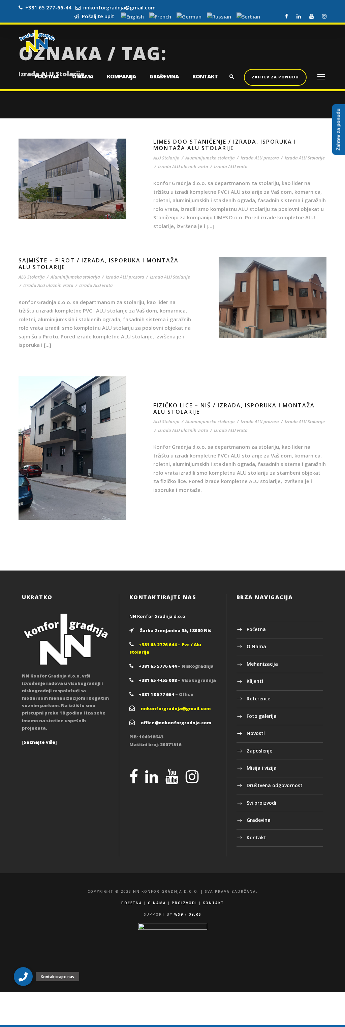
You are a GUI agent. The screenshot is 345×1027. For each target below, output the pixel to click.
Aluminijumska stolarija (210, 158)
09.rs (195, 914)
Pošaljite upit (96, 16)
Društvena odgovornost (275, 785)
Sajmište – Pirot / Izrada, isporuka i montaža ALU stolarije (99, 263)
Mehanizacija (262, 664)
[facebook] (286, 16)
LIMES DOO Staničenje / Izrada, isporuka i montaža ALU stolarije (224, 145)
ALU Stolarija (166, 158)
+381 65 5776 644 (158, 666)
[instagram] (324, 16)
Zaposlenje (259, 750)
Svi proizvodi (261, 803)
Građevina (259, 820)
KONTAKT (205, 76)
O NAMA (82, 76)
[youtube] (311, 16)
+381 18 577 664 (156, 694)
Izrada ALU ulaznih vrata (183, 166)
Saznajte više (39, 742)
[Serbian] (248, 17)
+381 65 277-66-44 (48, 7)
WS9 (178, 914)
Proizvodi (184, 903)
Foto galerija (262, 716)
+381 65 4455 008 (158, 680)
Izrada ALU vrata (231, 166)
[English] (132, 17)
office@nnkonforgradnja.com (176, 723)
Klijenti (255, 681)
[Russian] (219, 17)
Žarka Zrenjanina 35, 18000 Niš (175, 630)
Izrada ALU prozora (260, 158)
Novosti (256, 733)
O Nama (256, 646)
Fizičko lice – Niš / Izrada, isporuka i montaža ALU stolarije (234, 408)
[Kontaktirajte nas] (23, 976)
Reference (258, 698)
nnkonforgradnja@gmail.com (119, 7)
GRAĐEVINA (164, 76)
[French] (160, 17)
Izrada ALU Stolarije (305, 158)
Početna (256, 629)
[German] (189, 17)
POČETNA (47, 76)
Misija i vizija (262, 768)
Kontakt (256, 837)
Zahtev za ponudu (275, 76)
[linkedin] (298, 16)
